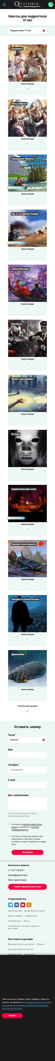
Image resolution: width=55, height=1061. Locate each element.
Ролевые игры (31, 916)
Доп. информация (18, 795)
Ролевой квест (15, 921)
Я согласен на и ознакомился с (26, 827)
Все (12, 37)
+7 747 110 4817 (16, 870)
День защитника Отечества (20, 949)
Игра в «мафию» (15, 916)
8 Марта (40, 944)
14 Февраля (29, 955)
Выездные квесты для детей (21, 944)
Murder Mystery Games (34, 911)
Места (27, 921)
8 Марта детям (15, 955)
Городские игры (15, 911)
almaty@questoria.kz (18, 875)
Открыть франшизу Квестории (27, 887)
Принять (12, 1015)
